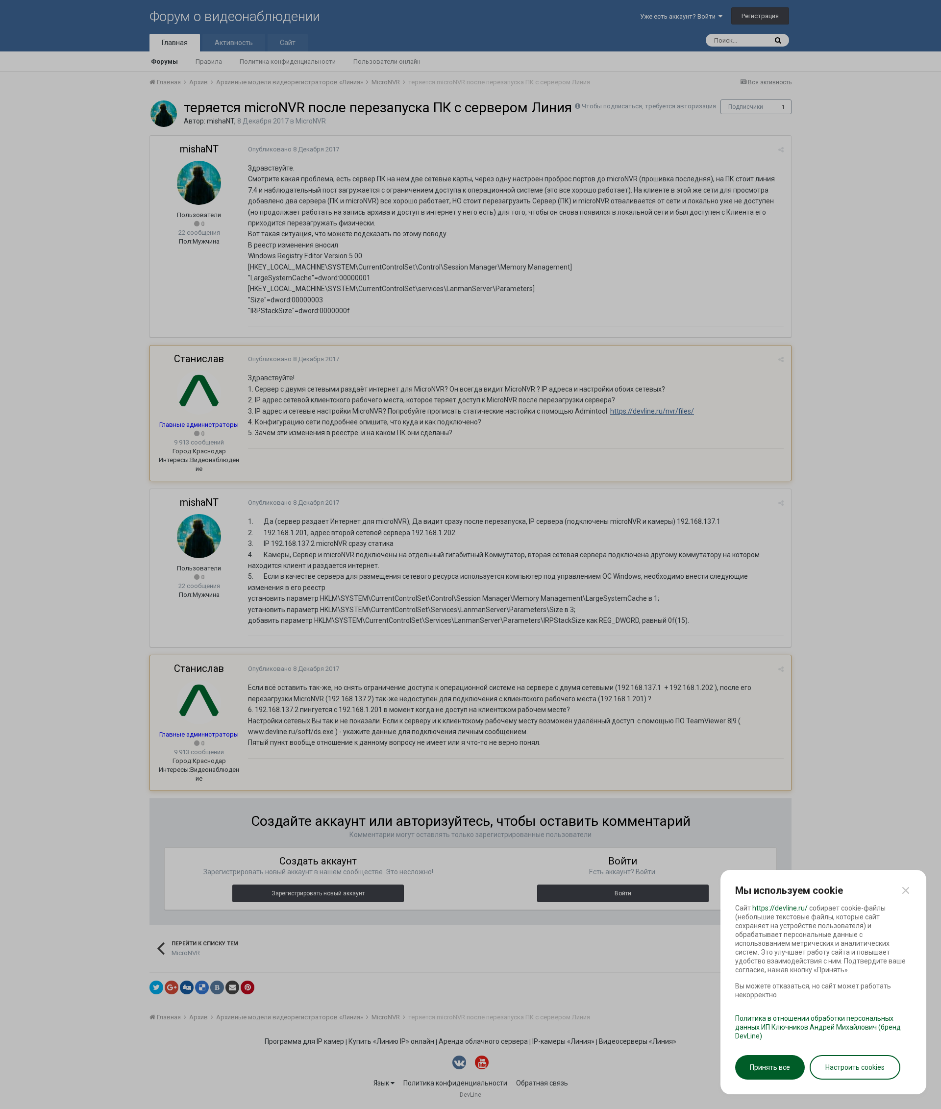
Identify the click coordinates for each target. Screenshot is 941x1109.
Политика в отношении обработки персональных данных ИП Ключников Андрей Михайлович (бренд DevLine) (818, 1027)
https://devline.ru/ (780, 908)
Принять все (770, 1067)
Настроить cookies (855, 1067)
